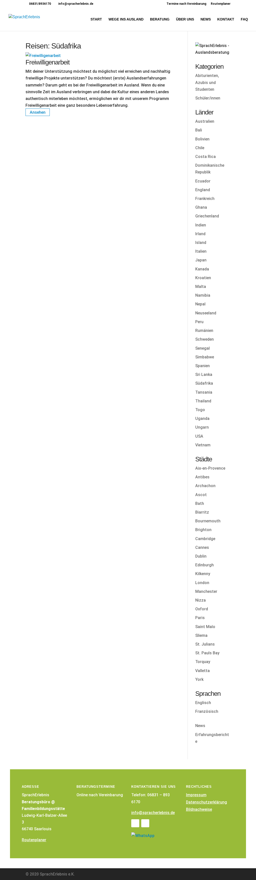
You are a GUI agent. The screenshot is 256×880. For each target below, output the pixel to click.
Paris (200, 617)
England (202, 189)
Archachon (205, 485)
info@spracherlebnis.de (153, 812)
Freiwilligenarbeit (48, 62)
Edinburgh (204, 565)
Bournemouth (207, 521)
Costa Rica (205, 156)
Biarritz (202, 512)
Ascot (201, 494)
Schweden (204, 339)
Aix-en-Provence (210, 468)
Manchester (206, 591)
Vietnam (202, 445)
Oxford (201, 609)
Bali (198, 130)
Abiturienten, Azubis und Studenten (207, 82)
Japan (200, 260)
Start (96, 19)
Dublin (200, 556)
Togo (200, 409)
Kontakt (225, 19)
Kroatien (203, 277)
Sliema (201, 635)
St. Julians (205, 644)
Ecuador (202, 181)
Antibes (202, 477)
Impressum (196, 795)
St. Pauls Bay (207, 653)
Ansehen (38, 112)
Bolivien (202, 139)
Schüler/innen (207, 98)
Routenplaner (220, 3)
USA (199, 436)
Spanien (202, 365)
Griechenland (207, 216)
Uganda (202, 418)
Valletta (202, 670)
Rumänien (204, 330)
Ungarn (202, 427)
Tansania (203, 392)
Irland (200, 233)
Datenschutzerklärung (206, 802)
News (205, 19)
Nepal (200, 304)
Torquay (202, 661)
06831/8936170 (39, 3)
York (199, 679)
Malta (200, 286)
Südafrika (204, 383)
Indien (200, 225)
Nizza (200, 600)
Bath (199, 503)
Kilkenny (202, 573)
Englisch (203, 702)
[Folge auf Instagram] (145, 823)
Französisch (206, 711)
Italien (200, 251)
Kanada (202, 269)
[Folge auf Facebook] (135, 823)
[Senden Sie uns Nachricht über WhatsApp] (142, 835)
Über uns (185, 19)
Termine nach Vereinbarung (186, 3)
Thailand (203, 401)
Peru (199, 321)
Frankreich (204, 198)
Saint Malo (205, 626)
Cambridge (205, 538)
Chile (199, 147)
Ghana (201, 207)
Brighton (203, 529)
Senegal (202, 348)
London (202, 582)
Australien (204, 121)
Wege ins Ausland (126, 19)
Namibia (202, 295)
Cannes (202, 547)
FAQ (244, 19)
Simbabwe (204, 357)
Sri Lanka (203, 374)
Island (200, 242)
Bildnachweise (199, 809)
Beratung (160, 19)
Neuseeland (205, 313)
